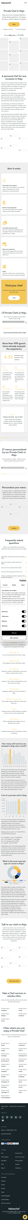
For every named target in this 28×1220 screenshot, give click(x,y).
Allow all (14, 633)
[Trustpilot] (14, 35)
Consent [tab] (5, 585)
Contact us (18, 1168)
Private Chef (18, 1153)
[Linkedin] (16, 1117)
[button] (13, 322)
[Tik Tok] (20, 1117)
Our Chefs (9, 1213)
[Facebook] (2, 1117)
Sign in (3, 1168)
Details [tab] (14, 585)
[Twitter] (11, 1117)
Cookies (17, 1164)
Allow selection (14, 638)
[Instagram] (7, 1117)
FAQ (2, 1164)
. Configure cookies (16, 1213)
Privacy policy (19, 1160)
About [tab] (23, 585)
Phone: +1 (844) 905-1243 (9, 1130)
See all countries (6, 1203)
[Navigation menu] (25, 2)
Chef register (5, 1157)
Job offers (4, 1160)
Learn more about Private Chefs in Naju (14, 332)
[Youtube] (2, 1120)
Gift (2, 1153)
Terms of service (19, 1157)
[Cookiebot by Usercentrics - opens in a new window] (19, 581)
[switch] (24, 616)
